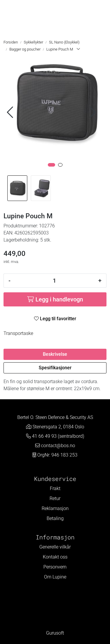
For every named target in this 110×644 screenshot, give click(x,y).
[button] (51, 165)
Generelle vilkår (55, 547)
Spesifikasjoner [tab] (55, 367)
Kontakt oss (55, 557)
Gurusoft (55, 633)
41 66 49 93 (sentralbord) (58, 436)
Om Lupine (55, 577)
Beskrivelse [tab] (55, 354)
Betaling (55, 518)
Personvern (55, 567)
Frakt (55, 488)
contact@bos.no (58, 445)
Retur (55, 498)
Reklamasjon (55, 508)
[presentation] (10, 112)
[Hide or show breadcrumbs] (78, 49)
